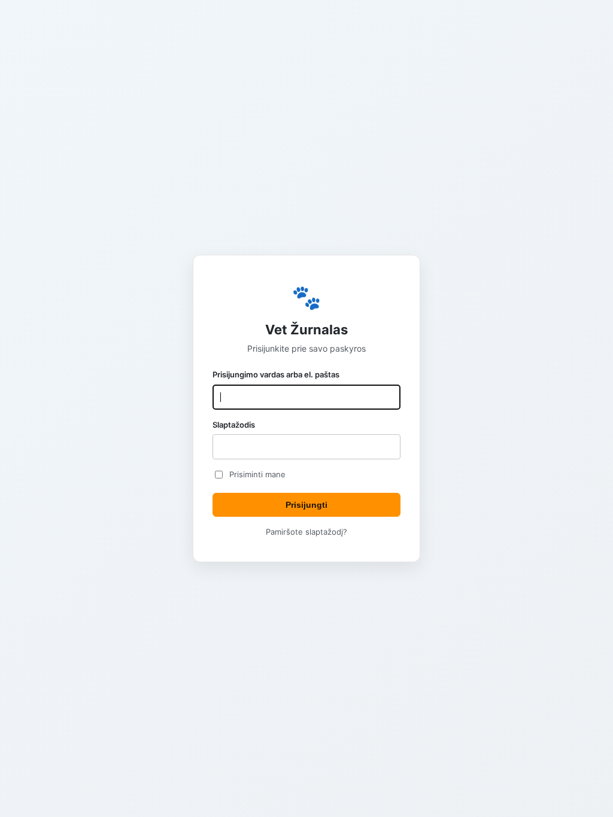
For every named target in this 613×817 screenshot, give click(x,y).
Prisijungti (306, 505)
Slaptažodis (234, 424)
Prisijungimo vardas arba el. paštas (276, 374)
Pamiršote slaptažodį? (306, 531)
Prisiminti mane (257, 474)
